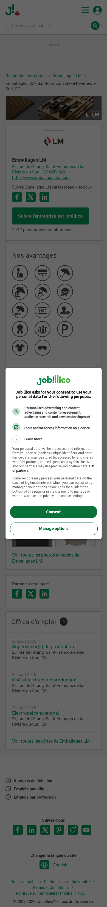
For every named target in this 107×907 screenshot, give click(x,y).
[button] (53, 439)
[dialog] (53, 453)
